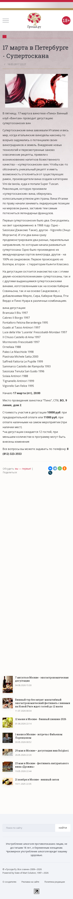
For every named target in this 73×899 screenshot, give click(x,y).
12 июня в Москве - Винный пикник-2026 (40, 719)
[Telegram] (55, 468)
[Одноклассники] (64, 468)
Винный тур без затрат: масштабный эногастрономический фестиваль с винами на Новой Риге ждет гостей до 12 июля (42, 703)
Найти (63, 827)
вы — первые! (23, 468)
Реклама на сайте (30, 881)
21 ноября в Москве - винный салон (37, 779)
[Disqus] (36, 521)
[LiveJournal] (50, 473)
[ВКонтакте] (50, 468)
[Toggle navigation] (6, 20)
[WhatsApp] (60, 468)
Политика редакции (54, 881)
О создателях (9, 881)
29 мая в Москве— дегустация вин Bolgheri (42, 750)
